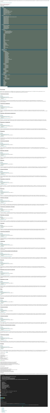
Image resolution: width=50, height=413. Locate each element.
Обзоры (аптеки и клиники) (7, 14)
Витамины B (5, 51)
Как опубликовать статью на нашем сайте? (6, 2)
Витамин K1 (6, 70)
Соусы (4, 48)
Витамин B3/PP (7, 53)
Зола (4, 80)
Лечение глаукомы (4, 197)
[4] (3, 97)
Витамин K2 (6, 71)
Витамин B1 (6, 52)
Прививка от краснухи (5, 178)
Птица (4, 37)
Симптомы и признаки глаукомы (7, 206)
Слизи (4, 81)
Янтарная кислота (2, 356)
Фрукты (4, 35)
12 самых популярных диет (4, 355)
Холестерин (5, 82)
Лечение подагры (4, 306)
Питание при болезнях (6, 25)
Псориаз (2, 343)
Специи (4, 42)
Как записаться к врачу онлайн (4, 367)
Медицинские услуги (6, 10)
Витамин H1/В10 (7, 58)
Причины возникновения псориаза (7, 324)
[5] (4, 97)
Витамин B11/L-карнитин (8, 59)
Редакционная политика (5, 386)
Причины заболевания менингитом (8, 113)
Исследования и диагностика (7, 12)
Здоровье (3, 7)
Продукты (3, 29)
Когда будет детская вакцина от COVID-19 (6, 364)
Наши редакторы (4, 383)
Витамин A (4, 50)
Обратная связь (4, 388)
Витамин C (4, 63)
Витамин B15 (7, 61)
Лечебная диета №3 (6, 19)
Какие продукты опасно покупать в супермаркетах (7, 371)
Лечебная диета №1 (6, 18)
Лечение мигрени (4, 169)
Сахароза (4, 83)
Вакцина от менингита (5, 122)
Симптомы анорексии (5, 231)
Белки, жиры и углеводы (6, 74)
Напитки (4, 30)
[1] (0, 97)
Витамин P (4, 72)
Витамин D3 (6, 66)
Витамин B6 (6, 55)
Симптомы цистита (4, 93)
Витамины (3, 411)
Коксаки (2, 259)
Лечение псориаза (4, 315)
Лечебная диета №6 (6, 21)
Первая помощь (5, 9)
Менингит (2, 131)
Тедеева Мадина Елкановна (4, 163)
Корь (1, 289)
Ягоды (4, 41)
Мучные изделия (5, 47)
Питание (3, 24)
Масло (4, 45)
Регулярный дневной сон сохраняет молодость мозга (9, 376)
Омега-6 (4, 84)
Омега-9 (4, 85)
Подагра (2, 298)
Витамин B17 (7, 62)
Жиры (6, 76)
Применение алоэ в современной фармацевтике (8, 378)
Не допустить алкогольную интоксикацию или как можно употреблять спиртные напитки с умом (15, 379)
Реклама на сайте (4, 387)
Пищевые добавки (4, 49)
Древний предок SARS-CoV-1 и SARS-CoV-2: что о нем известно (9, 363)
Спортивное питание (6, 27)
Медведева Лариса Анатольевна (4, 134)
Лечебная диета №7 (6, 22)
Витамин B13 (7, 60)
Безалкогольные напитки (8, 32)
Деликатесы (5, 43)
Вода (4, 79)
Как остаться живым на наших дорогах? (5, 370)
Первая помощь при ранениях (4, 359)
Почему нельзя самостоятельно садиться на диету (10, 16)
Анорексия (2, 241)
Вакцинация (2, 372)
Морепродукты (5, 44)
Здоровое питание (5, 26)
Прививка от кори (4, 279)
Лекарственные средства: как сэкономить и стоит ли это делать (8, 369)
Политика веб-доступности (5, 385)
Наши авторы (4, 382)
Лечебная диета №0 (6, 17)
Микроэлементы (7, 78)
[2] (1, 97)
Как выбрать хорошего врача (4, 368)
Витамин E (4, 68)
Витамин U (4, 73)
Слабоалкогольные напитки (8, 31)
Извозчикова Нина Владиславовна (5, 106)
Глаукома (2, 223)
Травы (4, 33)
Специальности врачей (6, 13)
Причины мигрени (4, 150)
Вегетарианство (5, 28)
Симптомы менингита (5, 103)
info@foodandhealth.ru (22, 403)
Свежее (3, 407)
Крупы (4, 36)
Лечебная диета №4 (6, 20)
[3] (2, 97)
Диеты (3, 15)
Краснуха (2, 188)
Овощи (4, 34)
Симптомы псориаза (4, 334)
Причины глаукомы (4, 214)
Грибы (4, 39)
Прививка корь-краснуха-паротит (7, 269)
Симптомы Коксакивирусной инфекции (8, 250)
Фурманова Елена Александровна (4, 337)
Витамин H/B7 (7, 56)
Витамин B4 (6, 54)
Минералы (4, 77)
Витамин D (4, 64)
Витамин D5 (6, 67)
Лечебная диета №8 (6, 23)
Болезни (4, 8)
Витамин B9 (6, 57)
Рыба (4, 38)
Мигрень (2, 160)
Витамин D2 (6, 65)
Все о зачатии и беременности (6, 377)
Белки (6, 75)
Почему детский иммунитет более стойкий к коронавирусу (8, 362)
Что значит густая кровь (3, 358)
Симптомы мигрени (4, 140)
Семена (4, 46)
